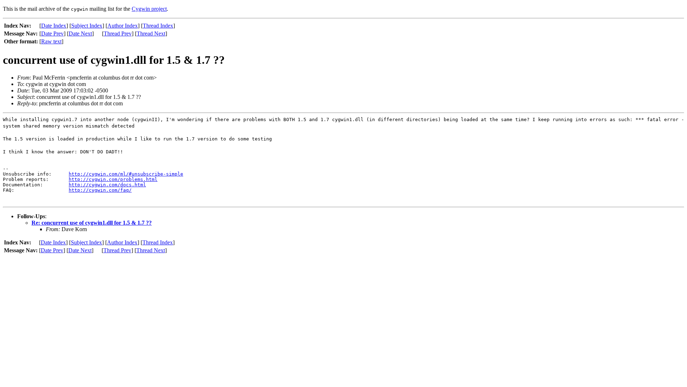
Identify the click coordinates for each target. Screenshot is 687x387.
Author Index (122, 26)
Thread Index (158, 26)
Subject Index (86, 26)
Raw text (51, 41)
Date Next (80, 33)
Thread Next (151, 33)
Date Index (53, 26)
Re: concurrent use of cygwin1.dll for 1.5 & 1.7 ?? (91, 223)
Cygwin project (149, 9)
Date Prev (52, 33)
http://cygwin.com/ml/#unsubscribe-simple (126, 174)
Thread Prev (118, 33)
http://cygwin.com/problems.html (113, 179)
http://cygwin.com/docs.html (107, 184)
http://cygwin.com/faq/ (100, 190)
